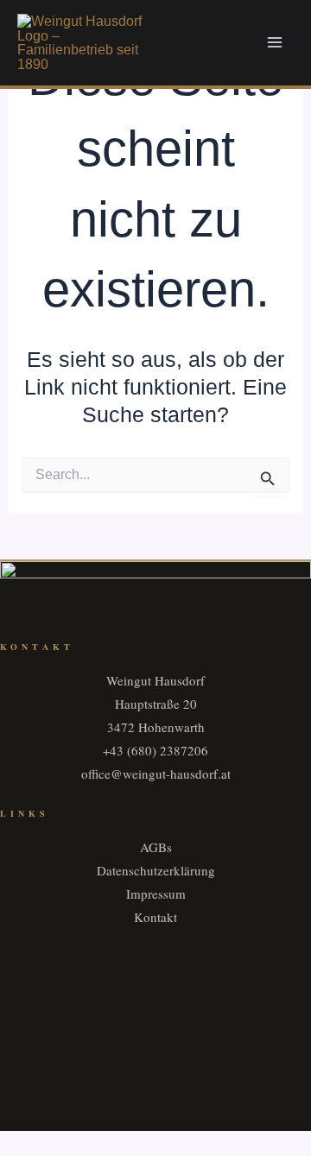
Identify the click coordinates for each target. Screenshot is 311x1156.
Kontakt (155, 916)
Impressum (156, 893)
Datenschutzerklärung (156, 870)
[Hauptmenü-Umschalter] (274, 42)
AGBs (156, 847)
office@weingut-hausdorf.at (156, 773)
